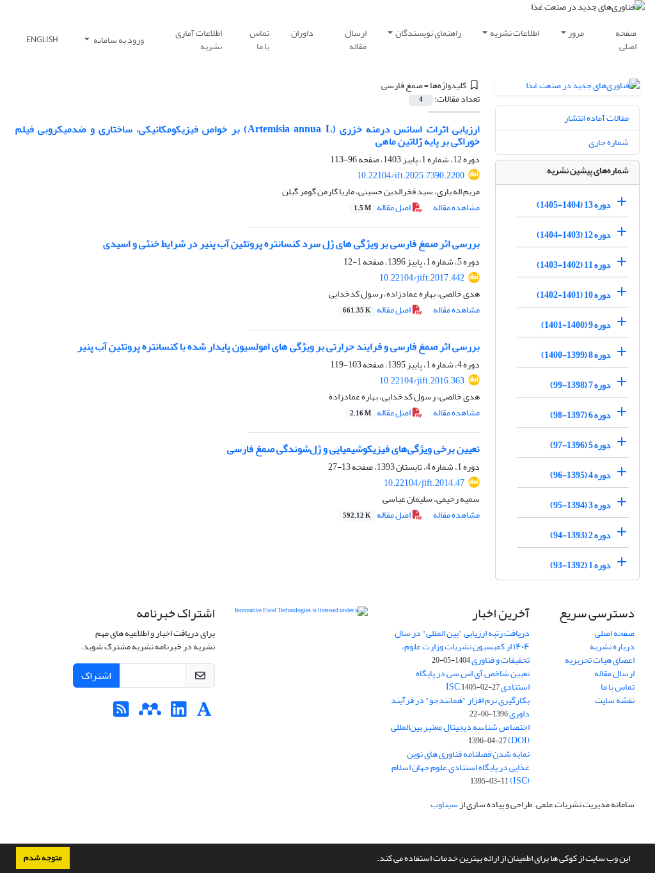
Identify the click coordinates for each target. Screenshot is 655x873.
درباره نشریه (612, 646)
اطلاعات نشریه (514, 33)
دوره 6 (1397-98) (580, 415)
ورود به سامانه (118, 40)
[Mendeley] (150, 713)
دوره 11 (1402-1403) (574, 265)
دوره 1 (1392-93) (580, 565)
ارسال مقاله (356, 39)
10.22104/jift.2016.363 (421, 380)
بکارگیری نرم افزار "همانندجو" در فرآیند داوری (460, 706)
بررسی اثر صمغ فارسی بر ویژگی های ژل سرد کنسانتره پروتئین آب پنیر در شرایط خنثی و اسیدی (291, 243)
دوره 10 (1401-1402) (574, 295)
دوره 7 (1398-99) (580, 385)
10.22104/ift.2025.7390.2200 (410, 175)
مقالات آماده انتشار (596, 118)
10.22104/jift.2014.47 (424, 482)
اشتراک (96, 675)
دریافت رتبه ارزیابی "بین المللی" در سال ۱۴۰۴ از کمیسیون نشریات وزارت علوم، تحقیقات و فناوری (462, 646)
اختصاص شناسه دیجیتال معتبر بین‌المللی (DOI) (460, 733)
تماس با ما (259, 39)
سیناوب (444, 804)
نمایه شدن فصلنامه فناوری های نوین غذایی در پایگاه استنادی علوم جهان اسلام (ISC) (460, 767)
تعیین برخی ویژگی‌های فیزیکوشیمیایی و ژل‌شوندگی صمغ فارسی (353, 448)
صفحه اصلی (625, 39)
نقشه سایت (615, 700)
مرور (576, 33)
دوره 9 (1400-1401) (576, 325)
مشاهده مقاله (456, 207)
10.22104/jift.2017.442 (421, 277)
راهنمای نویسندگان (428, 33)
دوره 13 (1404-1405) (574, 204)
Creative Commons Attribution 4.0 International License (301, 656)
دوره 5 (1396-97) (580, 445)
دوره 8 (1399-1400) (576, 355)
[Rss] (121, 713)
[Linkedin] (179, 713)
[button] (373, 859)
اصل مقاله (383, 207)
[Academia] (204, 713)
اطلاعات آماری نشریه (198, 39)
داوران (302, 33)
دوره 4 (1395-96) (580, 475)
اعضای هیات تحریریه (600, 659)
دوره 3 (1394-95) (580, 505)
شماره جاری (608, 142)
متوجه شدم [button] (43, 857)
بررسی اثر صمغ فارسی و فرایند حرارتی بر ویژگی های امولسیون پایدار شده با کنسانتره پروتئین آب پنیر (278, 346)
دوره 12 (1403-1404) (574, 234)
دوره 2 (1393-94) (580, 535)
